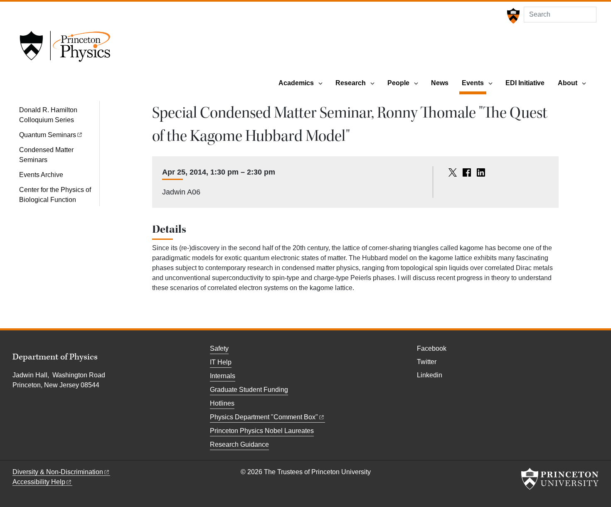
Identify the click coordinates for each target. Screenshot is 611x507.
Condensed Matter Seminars (46, 154)
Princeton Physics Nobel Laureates (262, 430)
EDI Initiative (524, 82)
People (398, 82)
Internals (222, 375)
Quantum (47, 134)
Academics (296, 82)
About (567, 82)
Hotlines (222, 403)
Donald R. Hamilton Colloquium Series (48, 114)
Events (474, 82)
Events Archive (41, 174)
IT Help (221, 362)
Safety (219, 348)
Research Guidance (239, 444)
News (439, 82)
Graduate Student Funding (249, 389)
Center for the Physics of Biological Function (55, 194)
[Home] (64, 49)
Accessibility (38, 481)
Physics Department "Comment (264, 417)
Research (350, 82)
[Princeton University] (512, 16)
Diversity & (57, 471)
